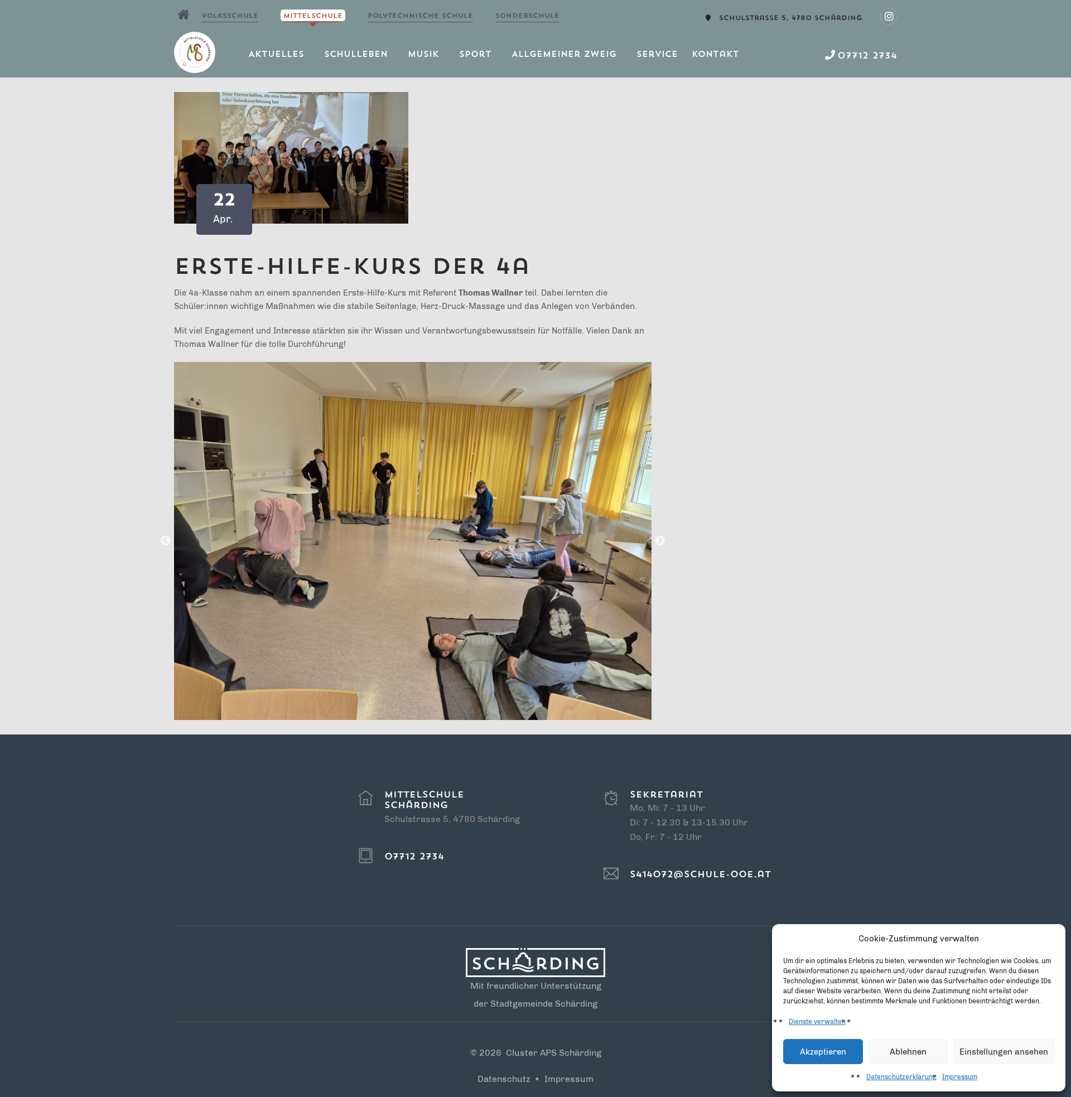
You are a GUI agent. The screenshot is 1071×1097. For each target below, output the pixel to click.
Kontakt (715, 55)
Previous (165, 541)
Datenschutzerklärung (901, 1077)
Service (657, 55)
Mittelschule (312, 16)
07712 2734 (414, 857)
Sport (475, 55)
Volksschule (229, 16)
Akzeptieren (823, 1052)
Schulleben (356, 55)
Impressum (959, 1077)
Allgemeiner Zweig (564, 55)
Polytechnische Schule (420, 16)
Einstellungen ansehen (1003, 1052)
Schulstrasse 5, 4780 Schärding (790, 18)
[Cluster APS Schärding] (183, 14)
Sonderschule (527, 16)
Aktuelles (276, 55)
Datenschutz (503, 1079)
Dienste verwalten (817, 1022)
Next (659, 541)
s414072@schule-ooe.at (700, 875)
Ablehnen (908, 1052)
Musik (423, 55)
